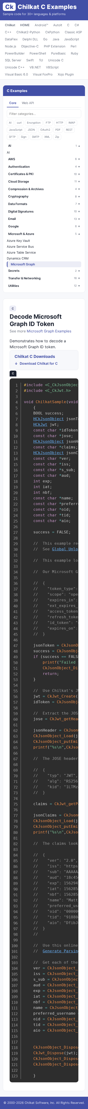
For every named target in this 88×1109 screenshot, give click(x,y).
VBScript (52, 67)
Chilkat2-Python (28, 32)
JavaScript (71, 39)
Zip (57, 136)
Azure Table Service (21, 252)
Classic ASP (73, 32)
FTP (48, 122)
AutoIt (57, 25)
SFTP (12, 136)
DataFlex (11, 39)
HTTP (59, 122)
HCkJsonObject (48, 419)
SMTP (35, 136)
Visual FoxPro (43, 74)
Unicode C (56, 60)
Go (45, 39)
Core (12, 103)
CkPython (52, 32)
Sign (24, 136)
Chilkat (10, 25)
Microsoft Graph (23, 264)
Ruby (74, 53)
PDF (58, 129)
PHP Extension (54, 46)
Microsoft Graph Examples (49, 331)
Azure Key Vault (18, 241)
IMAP (72, 122)
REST (69, 129)
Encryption (34, 122)
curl (19, 122)
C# (77, 25)
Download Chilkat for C (39, 363)
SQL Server (13, 60)
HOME (25, 25)
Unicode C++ (15, 67)
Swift (30, 60)
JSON (31, 129)
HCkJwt (40, 424)
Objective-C (30, 46)
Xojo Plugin (66, 74)
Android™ (41, 25)
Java (56, 39)
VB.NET (35, 67)
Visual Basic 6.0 (16, 74)
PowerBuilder (15, 53)
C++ (8, 32)
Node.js (10, 46)
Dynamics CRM (18, 258)
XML (47, 136)
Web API (28, 103)
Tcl (41, 60)
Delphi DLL (30, 39)
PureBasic (58, 53)
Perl (73, 46)
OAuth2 (45, 129)
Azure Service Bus (20, 246)
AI (10, 122)
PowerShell (38, 53)
